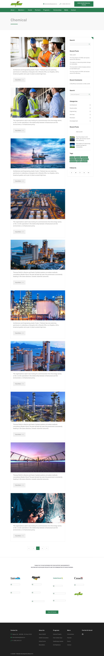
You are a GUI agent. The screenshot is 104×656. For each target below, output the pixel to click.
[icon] (71, 172)
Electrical (72, 159)
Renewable (84, 161)
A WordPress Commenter (76, 83)
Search (72, 40)
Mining (78, 161)
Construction (73, 108)
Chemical (77, 157)
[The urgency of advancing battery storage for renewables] (72, 145)
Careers (72, 157)
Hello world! (73, 55)
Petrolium (72, 117)
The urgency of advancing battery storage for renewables (83, 145)
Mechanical (73, 161)
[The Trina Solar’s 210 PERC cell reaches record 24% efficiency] (72, 138)
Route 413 (30, 653)
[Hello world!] (72, 132)
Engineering (73, 111)
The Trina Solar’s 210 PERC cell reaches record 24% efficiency (83, 138)
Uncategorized (74, 121)
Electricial (78, 159)
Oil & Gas (72, 114)
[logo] (16, 4)
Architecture (73, 105)
